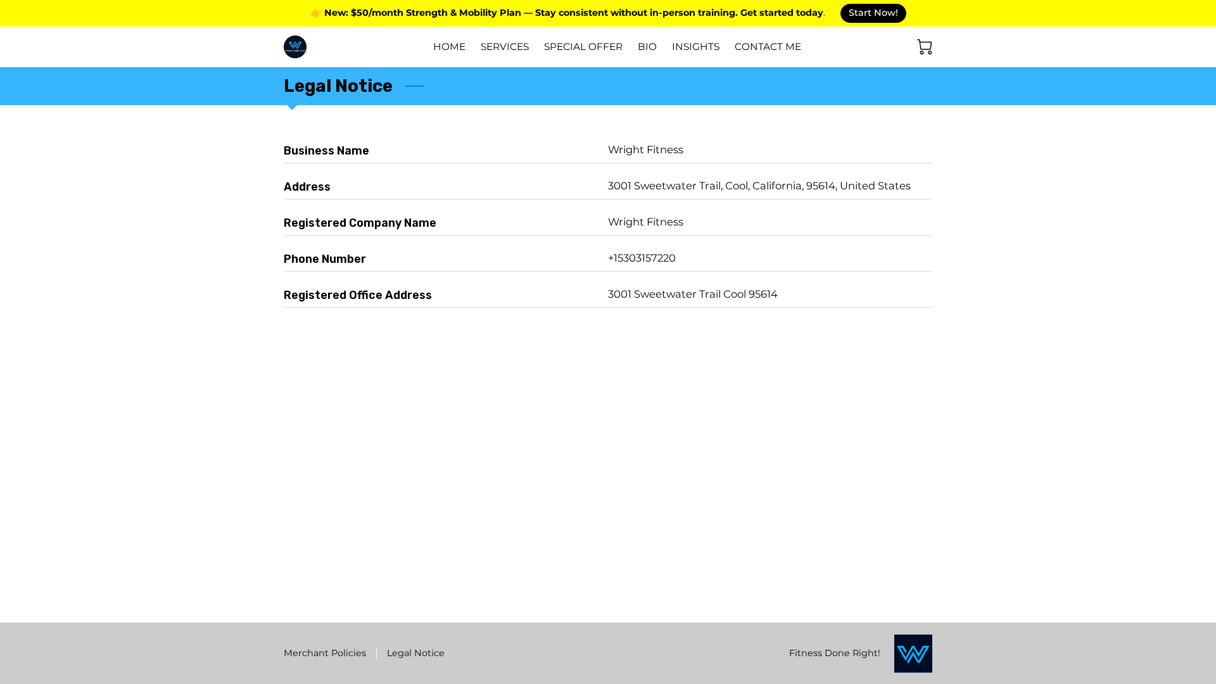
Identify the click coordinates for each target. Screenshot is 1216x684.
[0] (924, 46)
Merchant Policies (325, 653)
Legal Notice (416, 653)
